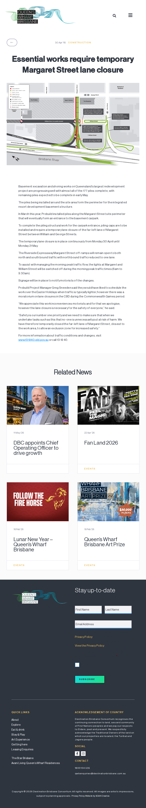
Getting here (19, 744)
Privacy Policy (83, 636)
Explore (16, 724)
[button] (114, 16)
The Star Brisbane (22, 758)
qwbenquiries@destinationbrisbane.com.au (100, 773)
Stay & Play (18, 734)
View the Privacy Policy (89, 645)
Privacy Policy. (78, 796)
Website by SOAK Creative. (97, 796)
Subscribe (87, 679)
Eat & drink (18, 729)
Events (89, 468)
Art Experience (20, 739)
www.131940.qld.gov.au (33, 339)
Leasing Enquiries (22, 749)
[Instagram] (83, 753)
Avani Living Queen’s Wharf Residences (35, 763)
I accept (84, 664)
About (15, 719)
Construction (79, 42)
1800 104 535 (82, 768)
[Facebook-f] (77, 753)
